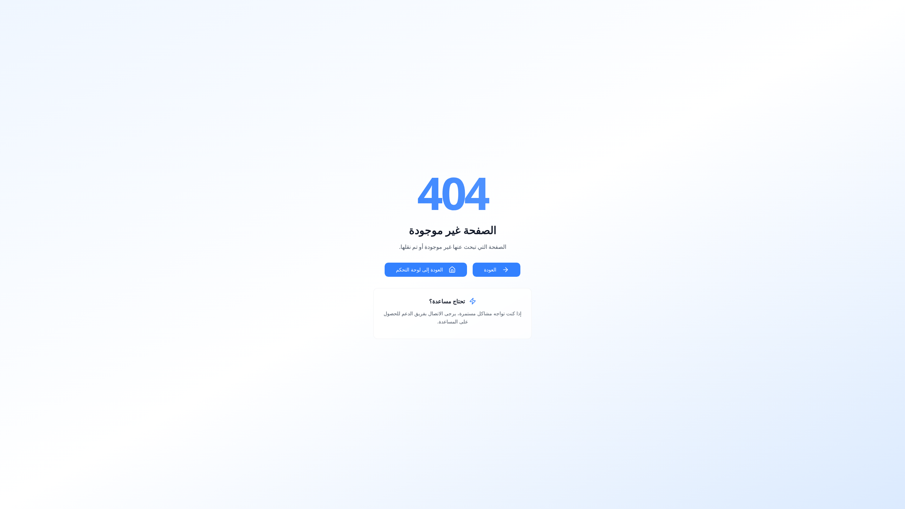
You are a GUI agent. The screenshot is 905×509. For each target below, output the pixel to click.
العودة (490, 269)
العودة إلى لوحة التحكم (419, 269)
